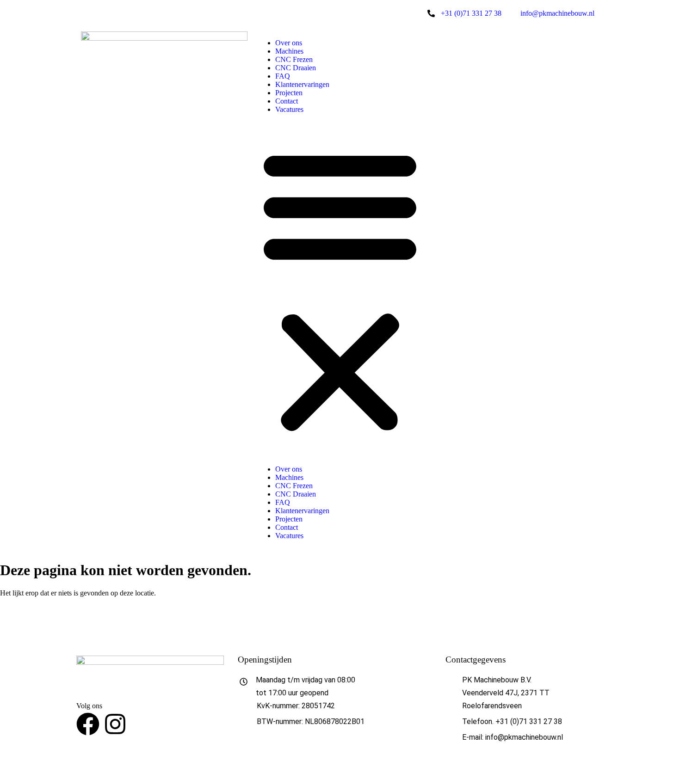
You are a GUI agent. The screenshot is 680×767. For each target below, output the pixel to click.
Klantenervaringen (302, 84)
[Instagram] (115, 724)
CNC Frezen (294, 59)
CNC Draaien (295, 68)
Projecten (289, 93)
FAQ (282, 76)
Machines (289, 51)
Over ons (288, 43)
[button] (340, 289)
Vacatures (289, 109)
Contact (286, 101)
